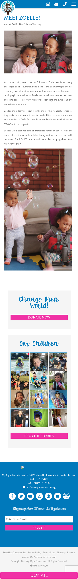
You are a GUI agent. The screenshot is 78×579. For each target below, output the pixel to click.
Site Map (61, 552)
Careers (38, 557)
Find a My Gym (40, 565)
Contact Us (27, 557)
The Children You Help (30, 24)
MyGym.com (49, 557)
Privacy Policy (34, 552)
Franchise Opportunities (14, 552)
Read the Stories (39, 436)
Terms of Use (49, 552)
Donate (39, 575)
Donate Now (39, 317)
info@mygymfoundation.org (40, 487)
